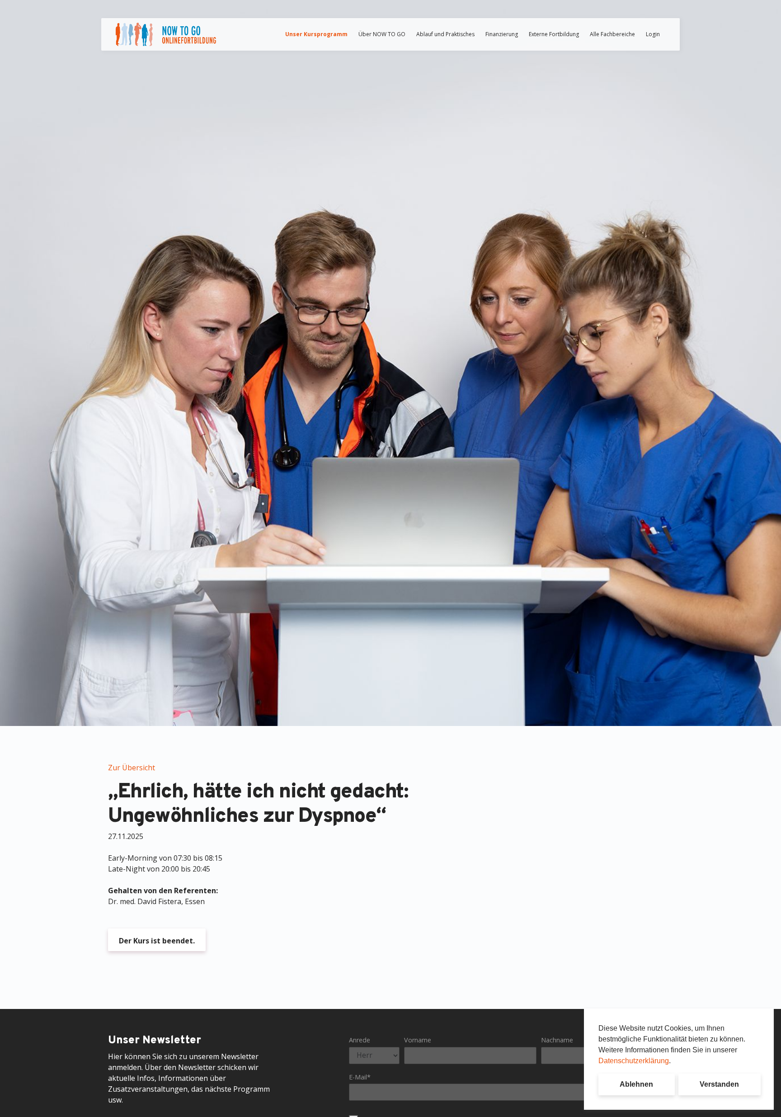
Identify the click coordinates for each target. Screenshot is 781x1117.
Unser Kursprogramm (316, 34)
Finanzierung (501, 34)
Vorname (417, 1040)
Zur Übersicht (131, 768)
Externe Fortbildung (554, 34)
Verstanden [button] (719, 1084)
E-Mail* (360, 1077)
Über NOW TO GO (381, 34)
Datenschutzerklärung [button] (633, 1061)
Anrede (359, 1040)
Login (653, 34)
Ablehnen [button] (636, 1084)
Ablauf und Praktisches (445, 34)
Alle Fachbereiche (612, 34)
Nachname (557, 1040)
